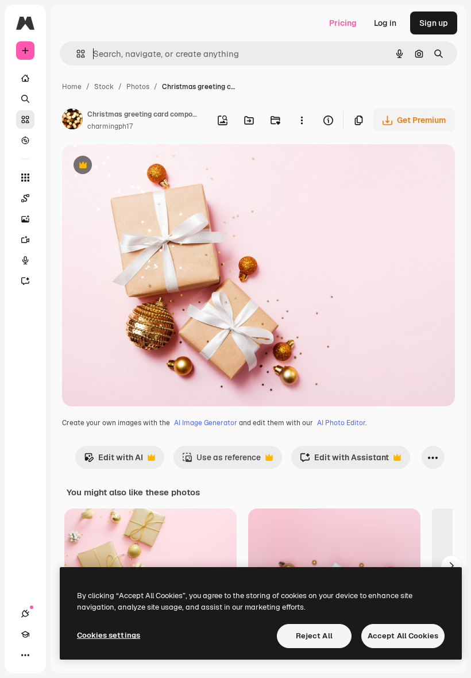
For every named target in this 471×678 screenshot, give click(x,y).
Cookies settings (108, 635)
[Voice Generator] (25, 260)
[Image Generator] (25, 219)
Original (135, 166)
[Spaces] (25, 198)
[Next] (451, 566)
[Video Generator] (25, 239)
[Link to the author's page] (72, 121)
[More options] (301, 120)
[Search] (25, 99)
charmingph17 (110, 126)
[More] (25, 655)
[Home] (25, 78)
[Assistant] (25, 281)
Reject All (314, 636)
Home (72, 86)
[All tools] (25, 177)
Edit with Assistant (344, 460)
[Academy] (25, 634)
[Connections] (25, 613)
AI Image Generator (205, 422)
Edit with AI (113, 460)
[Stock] (25, 119)
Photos (137, 86)
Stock (104, 86)
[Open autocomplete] (76, 53)
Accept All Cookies (403, 636)
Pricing (343, 23)
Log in (385, 23)
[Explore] (25, 140)
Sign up (433, 23)
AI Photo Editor (341, 422)
